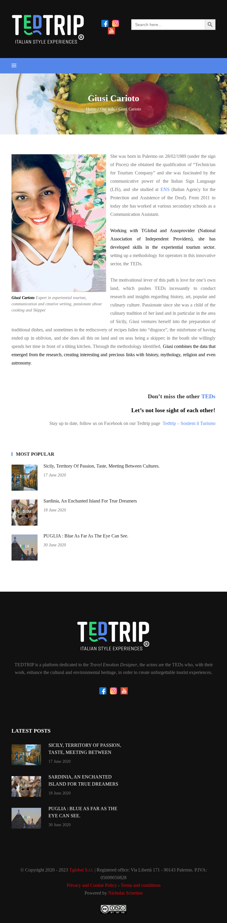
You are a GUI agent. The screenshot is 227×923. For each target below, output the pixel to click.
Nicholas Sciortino (125, 892)
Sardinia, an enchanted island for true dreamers (90, 500)
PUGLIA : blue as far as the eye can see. (85, 535)
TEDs (208, 396)
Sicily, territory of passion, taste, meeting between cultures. (101, 465)
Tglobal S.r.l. (81, 869)
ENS (165, 189)
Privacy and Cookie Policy (92, 885)
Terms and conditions (140, 885)
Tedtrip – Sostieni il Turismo (189, 423)
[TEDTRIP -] (56, 29)
